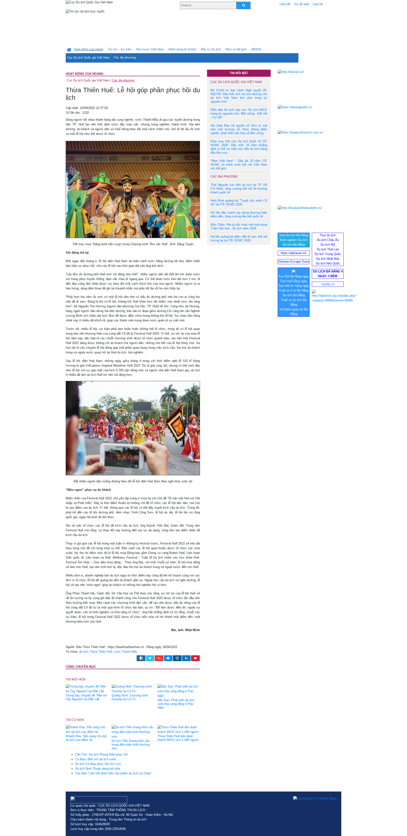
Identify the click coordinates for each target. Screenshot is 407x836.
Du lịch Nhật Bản (327, 258)
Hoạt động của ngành (84, 74)
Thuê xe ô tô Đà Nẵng (294, 290)
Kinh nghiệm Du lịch (293, 240)
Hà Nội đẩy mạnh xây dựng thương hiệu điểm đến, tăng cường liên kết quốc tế (239, 214)
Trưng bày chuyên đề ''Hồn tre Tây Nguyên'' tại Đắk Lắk (86, 697)
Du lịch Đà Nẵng (294, 244)
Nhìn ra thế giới (236, 49)
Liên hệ (318, 4)
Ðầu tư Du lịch (211, 49)
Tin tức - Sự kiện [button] (119, 49)
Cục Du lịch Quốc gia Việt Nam (88, 57)
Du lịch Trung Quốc (328, 254)
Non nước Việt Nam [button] (150, 49)
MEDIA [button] (256, 49)
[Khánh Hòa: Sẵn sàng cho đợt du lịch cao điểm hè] (87, 729)
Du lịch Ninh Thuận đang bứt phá (97, 768)
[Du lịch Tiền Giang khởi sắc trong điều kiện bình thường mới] (133, 731)
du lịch (83, 651)
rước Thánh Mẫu (125, 651)
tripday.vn (327, 284)
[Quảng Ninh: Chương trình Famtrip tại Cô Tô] (133, 689)
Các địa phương (125, 57)
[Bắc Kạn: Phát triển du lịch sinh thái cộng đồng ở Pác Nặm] (179, 691)
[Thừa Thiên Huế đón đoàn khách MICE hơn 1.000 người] (179, 729)
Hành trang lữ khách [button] (182, 49)
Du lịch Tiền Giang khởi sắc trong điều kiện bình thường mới (131, 744)
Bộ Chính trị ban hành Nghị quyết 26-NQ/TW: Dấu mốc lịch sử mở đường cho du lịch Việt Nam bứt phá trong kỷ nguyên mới (239, 95)
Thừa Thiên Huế (101, 651)
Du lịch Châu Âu (328, 240)
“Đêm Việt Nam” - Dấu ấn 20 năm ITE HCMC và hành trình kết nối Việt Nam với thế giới (239, 164)
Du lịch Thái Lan (328, 249)
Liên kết (285, 4)
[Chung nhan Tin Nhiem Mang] (315, 798)
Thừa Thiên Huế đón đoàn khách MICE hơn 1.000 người (178, 738)
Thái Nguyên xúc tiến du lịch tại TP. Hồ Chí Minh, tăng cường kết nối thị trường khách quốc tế (239, 188)
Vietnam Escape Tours (293, 261)
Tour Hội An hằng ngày (293, 286)
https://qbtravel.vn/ (293, 253)
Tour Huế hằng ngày (293, 281)
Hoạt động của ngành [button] (88, 49)
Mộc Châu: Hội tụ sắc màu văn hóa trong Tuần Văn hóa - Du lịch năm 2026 (239, 226)
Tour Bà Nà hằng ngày (293, 276)
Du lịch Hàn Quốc (328, 263)
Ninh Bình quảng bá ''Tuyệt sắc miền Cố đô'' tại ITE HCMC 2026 (239, 202)
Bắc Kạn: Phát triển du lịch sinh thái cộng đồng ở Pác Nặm (176, 703)
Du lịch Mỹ (328, 244)
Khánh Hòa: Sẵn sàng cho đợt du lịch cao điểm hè (86, 738)
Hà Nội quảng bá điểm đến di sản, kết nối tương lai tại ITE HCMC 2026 (239, 238)
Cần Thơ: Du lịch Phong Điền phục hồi (101, 754)
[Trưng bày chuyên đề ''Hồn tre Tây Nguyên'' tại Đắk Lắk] (87, 689)
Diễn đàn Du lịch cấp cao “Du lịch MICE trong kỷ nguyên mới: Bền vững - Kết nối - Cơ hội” (239, 113)
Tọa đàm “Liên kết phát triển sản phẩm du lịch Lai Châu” (113, 773)
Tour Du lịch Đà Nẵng (293, 235)
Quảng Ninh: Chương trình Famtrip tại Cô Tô (130, 697)
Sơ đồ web (301, 4)
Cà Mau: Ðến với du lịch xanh (95, 759)
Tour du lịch (328, 235)
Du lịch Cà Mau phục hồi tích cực (98, 764)
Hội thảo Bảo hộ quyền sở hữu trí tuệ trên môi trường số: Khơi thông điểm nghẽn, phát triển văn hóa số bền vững (239, 129)
